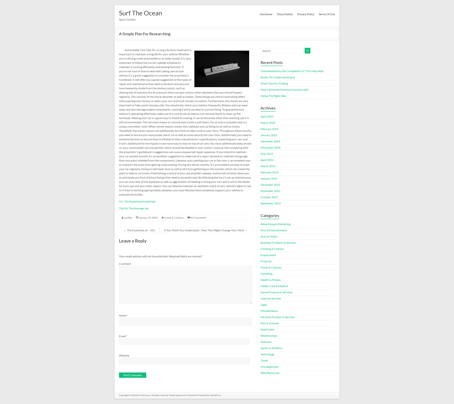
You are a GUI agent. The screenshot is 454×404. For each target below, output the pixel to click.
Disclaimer (266, 14)
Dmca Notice (285, 14)
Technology (267, 354)
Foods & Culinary (174, 217)
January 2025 (269, 135)
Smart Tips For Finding (274, 83)
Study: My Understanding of (278, 77)
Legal (264, 304)
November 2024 (270, 147)
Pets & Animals (270, 323)
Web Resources (270, 372)
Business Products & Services (278, 242)
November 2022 (270, 191)
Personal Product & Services (278, 317)
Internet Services (271, 298)
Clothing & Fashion (272, 248)
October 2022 (269, 197)
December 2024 (270, 141)
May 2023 (267, 153)
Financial (266, 261)
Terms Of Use (327, 14)
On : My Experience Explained (137, 201)
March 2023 (268, 166)
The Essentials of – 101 (139, 230)
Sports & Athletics (272, 348)
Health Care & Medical (274, 286)
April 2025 (267, 116)
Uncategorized (269, 366)
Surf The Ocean (140, 13)
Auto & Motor (269, 236)
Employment (268, 255)
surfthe (128, 217)
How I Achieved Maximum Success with (285, 89)
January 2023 (269, 178)
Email (123, 336)
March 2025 (268, 122)
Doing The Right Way (273, 95)
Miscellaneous (269, 310)
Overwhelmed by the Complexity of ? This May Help (292, 71)
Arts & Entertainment (274, 230)
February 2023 (269, 172)
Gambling (266, 273)
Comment (125, 263)
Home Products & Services (277, 292)
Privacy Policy (305, 14)
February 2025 (269, 129)
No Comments (198, 217)
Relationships (269, 335)
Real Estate (267, 329)
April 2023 (267, 160)
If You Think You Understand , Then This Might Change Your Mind (205, 230)
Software (266, 341)
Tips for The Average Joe (134, 208)
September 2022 (271, 203)
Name (123, 315)
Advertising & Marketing (275, 224)
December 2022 (270, 184)
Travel (264, 360)
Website (124, 355)
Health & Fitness (271, 279)
